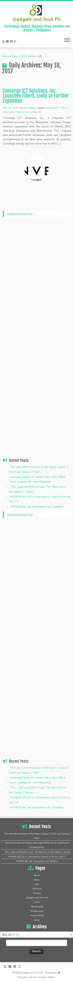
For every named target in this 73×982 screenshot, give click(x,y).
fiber (64, 107)
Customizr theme (45, 977)
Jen (39, 112)
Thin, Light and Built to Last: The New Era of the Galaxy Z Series (37, 851)
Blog (15, 56)
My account (37, 906)
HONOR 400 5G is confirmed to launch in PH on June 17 (37, 856)
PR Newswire (36, 911)
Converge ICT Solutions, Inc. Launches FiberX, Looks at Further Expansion (36, 96)
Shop (37, 920)
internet (29, 112)
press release (29, 107)
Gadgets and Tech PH (37, 897)
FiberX (19, 112)
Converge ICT (52, 107)
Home (5, 56)
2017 (23, 56)
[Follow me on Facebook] (12, 41)
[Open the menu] (67, 40)
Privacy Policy (37, 915)
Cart (37, 884)
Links (37, 902)
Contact (37, 893)
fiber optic (8, 112)
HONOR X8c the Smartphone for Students (36, 507)
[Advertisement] (37, 279)
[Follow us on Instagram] (15, 41)
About (37, 875)
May (32, 56)
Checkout (37, 888)
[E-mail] (8, 41)
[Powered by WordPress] (59, 972)
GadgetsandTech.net (20, 214)
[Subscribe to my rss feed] (4, 41)
